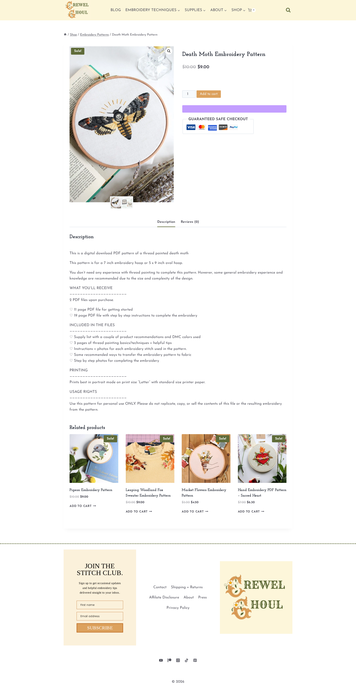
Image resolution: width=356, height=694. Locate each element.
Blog (116, 10)
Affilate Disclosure (164, 597)
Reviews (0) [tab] (190, 222)
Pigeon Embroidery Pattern (91, 490)
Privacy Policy (178, 608)
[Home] (65, 34)
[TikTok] (186, 660)
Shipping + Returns (187, 587)
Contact (160, 587)
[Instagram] (178, 660)
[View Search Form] (288, 10)
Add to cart (208, 94)
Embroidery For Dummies (160, 687)
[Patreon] (169, 660)
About (189, 597)
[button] (169, 51)
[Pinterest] (195, 660)
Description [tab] (166, 222)
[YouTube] (161, 660)
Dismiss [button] (344, 687)
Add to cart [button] (81, 506)
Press (202, 597)
